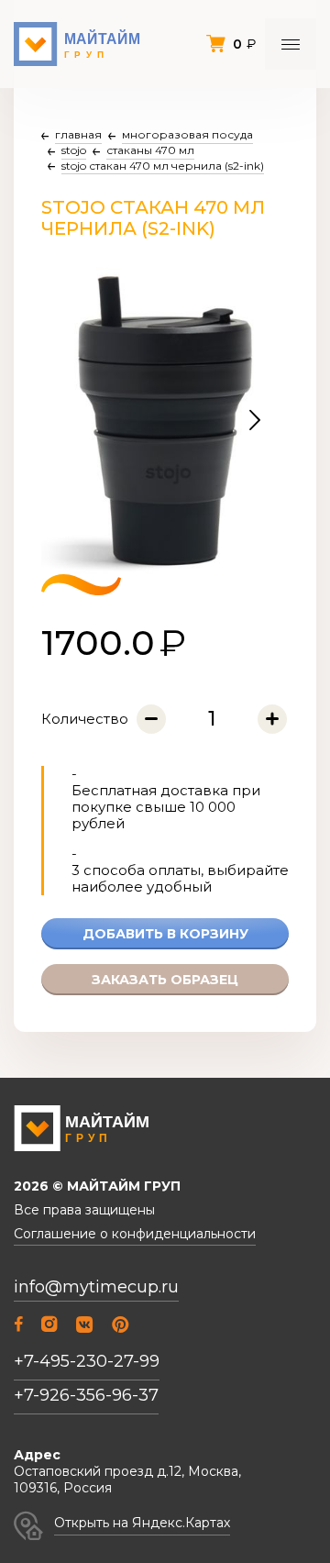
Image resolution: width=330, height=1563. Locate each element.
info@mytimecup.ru (96, 1287)
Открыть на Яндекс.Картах (142, 1522)
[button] (255, 421)
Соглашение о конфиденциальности (135, 1234)
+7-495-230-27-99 (87, 1361)
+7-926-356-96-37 (86, 1395)
